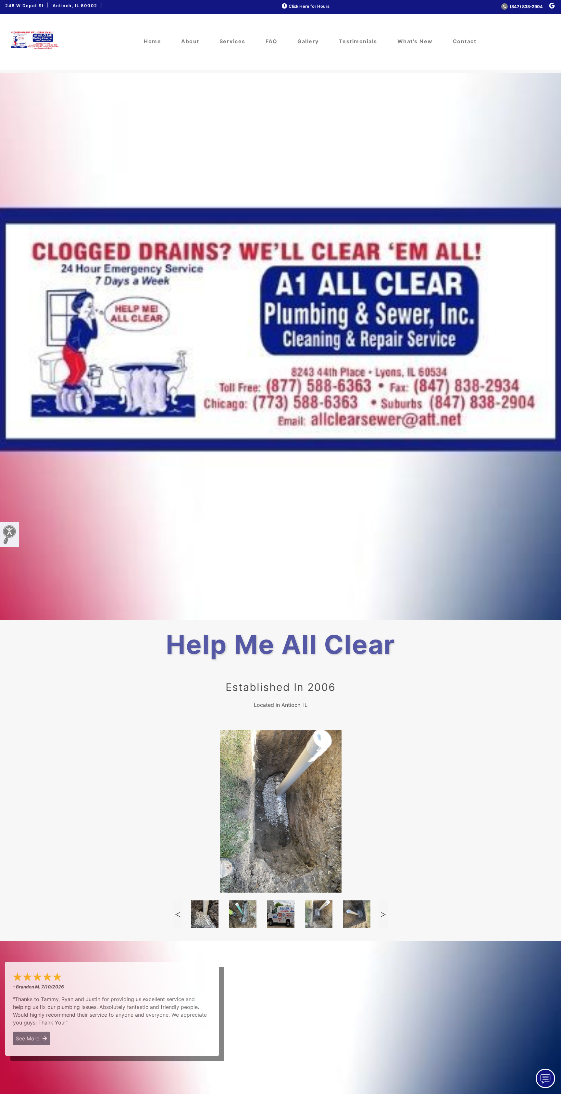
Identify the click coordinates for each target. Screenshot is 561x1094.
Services (232, 41)
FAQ (272, 41)
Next (383, 914)
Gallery (308, 41)
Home (152, 41)
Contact (465, 41)
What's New (415, 41)
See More (29, 1038)
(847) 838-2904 (526, 6)
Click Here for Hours (309, 6)
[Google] (552, 6)
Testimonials (358, 41)
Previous (177, 914)
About (190, 41)
